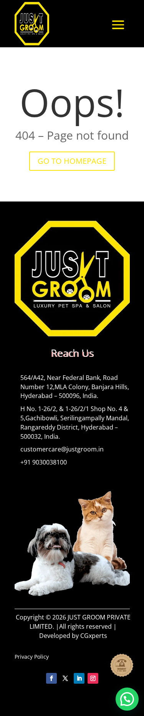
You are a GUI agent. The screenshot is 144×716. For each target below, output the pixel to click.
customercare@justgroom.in (62, 449)
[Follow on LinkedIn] (79, 678)
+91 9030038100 (43, 462)
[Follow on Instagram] (93, 678)
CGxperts (93, 635)
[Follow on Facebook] (51, 678)
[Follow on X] (65, 678)
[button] (127, 699)
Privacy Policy (32, 656)
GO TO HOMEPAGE (72, 161)
